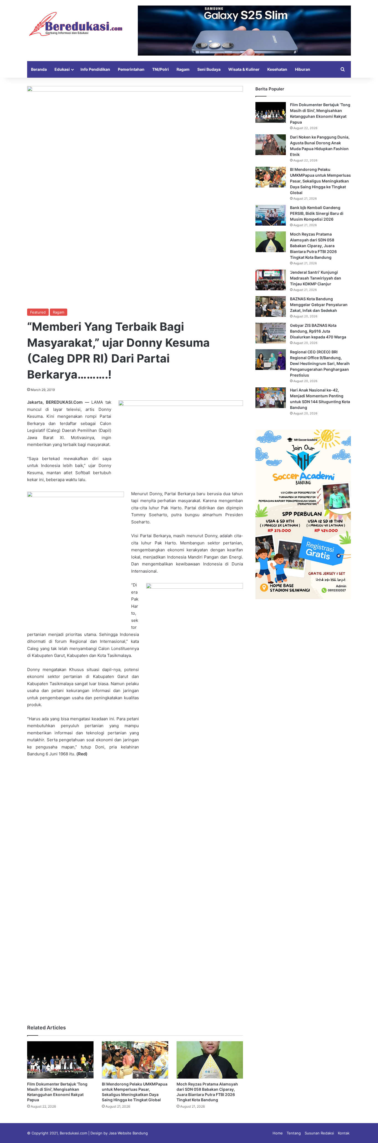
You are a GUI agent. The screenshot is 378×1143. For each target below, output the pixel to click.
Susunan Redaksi (319, 1133)
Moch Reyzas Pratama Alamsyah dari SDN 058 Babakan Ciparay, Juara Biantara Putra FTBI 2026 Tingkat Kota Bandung (313, 246)
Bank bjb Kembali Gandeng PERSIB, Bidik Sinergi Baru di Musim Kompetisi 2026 (316, 213)
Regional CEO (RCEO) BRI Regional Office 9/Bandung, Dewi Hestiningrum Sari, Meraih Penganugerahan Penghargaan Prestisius (320, 363)
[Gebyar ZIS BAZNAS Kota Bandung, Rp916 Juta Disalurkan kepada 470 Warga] (270, 333)
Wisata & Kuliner (244, 69)
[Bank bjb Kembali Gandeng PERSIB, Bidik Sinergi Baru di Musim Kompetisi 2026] (270, 215)
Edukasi (62, 69)
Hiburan (302, 69)
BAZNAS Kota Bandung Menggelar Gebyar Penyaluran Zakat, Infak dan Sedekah (319, 304)
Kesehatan (277, 69)
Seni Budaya (209, 69)
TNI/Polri (160, 69)
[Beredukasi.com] (75, 24)
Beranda (39, 69)
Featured (38, 312)
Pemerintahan (131, 69)
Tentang (294, 1133)
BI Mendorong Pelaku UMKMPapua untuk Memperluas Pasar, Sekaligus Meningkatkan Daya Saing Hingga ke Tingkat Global (320, 181)
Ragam (183, 69)
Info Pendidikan (95, 69)
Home (278, 1133)
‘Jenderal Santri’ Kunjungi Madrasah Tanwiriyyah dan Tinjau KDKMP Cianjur (315, 278)
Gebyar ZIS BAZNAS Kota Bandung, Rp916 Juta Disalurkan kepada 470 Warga (318, 331)
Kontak (343, 1133)
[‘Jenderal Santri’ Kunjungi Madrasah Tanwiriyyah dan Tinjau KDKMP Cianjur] (270, 280)
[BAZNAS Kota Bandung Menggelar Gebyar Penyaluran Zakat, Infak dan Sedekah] (270, 306)
